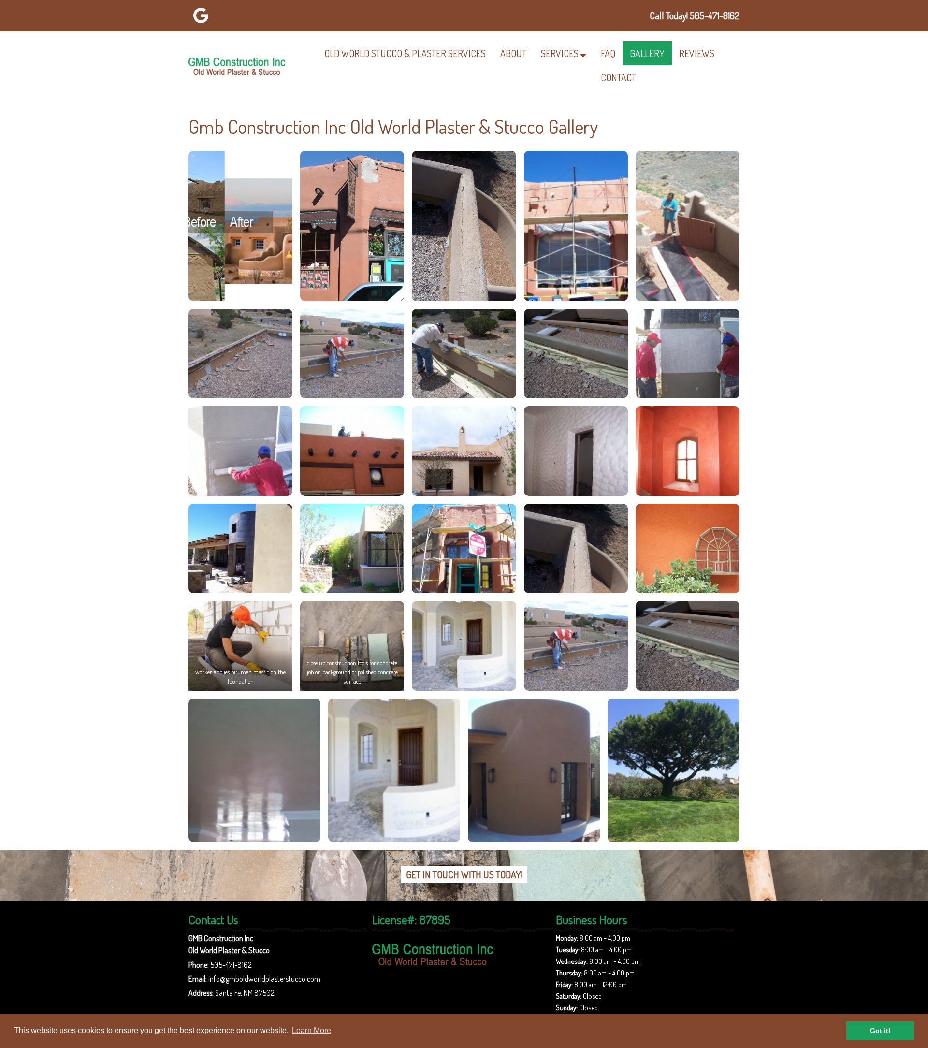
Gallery (647, 53)
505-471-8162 (231, 965)
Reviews (696, 53)
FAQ (608, 53)
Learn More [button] (311, 1030)
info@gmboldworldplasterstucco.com (264, 979)
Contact (618, 77)
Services (560, 53)
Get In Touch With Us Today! (464, 874)
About (513, 53)
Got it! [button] (880, 1030)
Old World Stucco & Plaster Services (405, 53)
